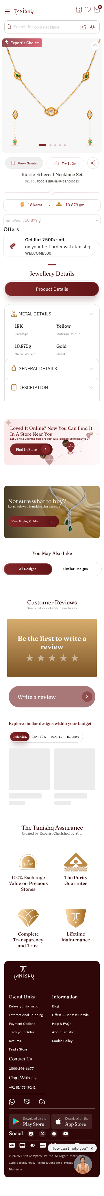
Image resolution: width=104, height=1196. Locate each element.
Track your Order (21, 1032)
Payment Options (22, 1023)
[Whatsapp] (12, 1102)
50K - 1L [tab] (56, 737)
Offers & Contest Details (70, 1015)
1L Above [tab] (73, 737)
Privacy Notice (73, 1163)
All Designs (27, 569)
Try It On (69, 163)
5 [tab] (65, 148)
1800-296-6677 (21, 1068)
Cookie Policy (62, 1041)
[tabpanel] (52, 95)
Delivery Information (24, 1006)
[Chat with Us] (42, 1102)
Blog (55, 1006)
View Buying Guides (25, 521)
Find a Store (18, 1049)
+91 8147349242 (22, 1087)
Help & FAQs (61, 1023)
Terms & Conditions (50, 1163)
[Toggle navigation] (9, 11)
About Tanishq (63, 1032)
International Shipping (26, 1015)
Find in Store (26, 449)
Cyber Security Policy (22, 1163)
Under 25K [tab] (19, 737)
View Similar (28, 163)
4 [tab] (60, 148)
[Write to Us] (27, 1102)
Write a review (36, 696)
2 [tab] (50, 148)
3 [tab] (55, 148)
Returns (15, 1041)
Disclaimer (15, 1169)
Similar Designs (75, 569)
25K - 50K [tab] (39, 737)
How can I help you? (70, 1148)
